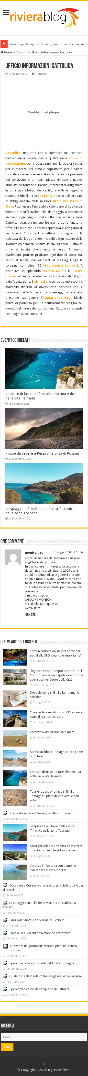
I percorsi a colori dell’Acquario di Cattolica (39, 989)
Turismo (21, 52)
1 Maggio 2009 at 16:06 (68, 552)
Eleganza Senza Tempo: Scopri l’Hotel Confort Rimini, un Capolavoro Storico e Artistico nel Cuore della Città (56, 675)
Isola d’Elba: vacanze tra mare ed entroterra (39, 933)
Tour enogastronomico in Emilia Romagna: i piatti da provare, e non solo (54, 796)
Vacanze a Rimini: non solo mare (52, 732)
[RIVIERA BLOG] (44, 17)
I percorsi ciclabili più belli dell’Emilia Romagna (41, 963)
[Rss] (44, 1064)
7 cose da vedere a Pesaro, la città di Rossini (42, 453)
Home (7, 52)
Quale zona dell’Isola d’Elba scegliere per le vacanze (45, 976)
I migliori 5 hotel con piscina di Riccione (36, 920)
